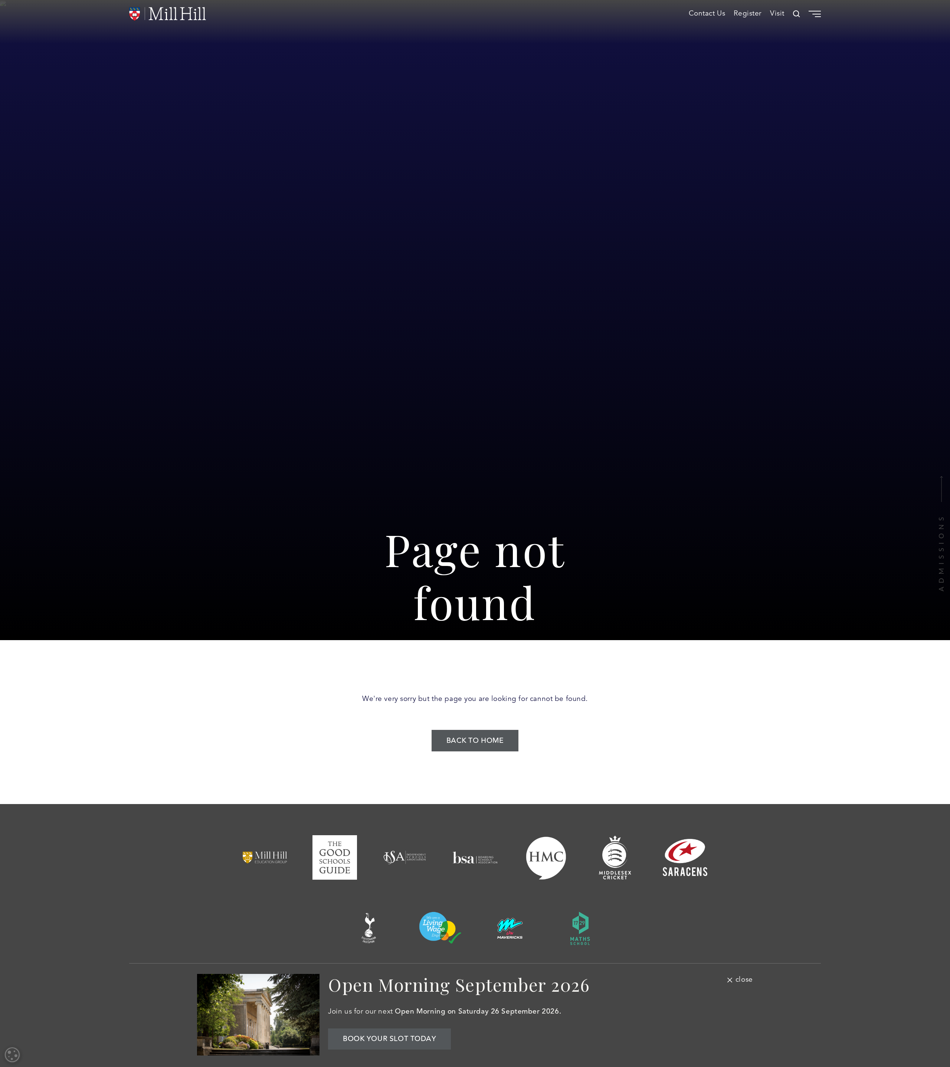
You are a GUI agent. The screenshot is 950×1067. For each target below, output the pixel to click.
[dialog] (12, 1054)
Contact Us (707, 13)
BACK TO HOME (475, 740)
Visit (777, 13)
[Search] (796, 13)
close (744, 980)
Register (747, 13)
